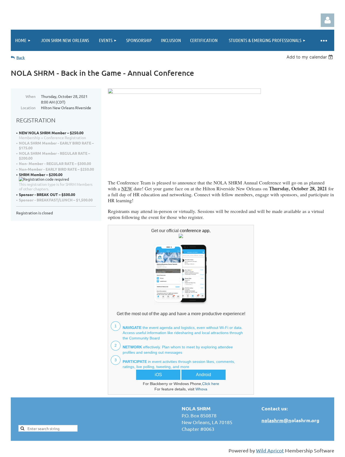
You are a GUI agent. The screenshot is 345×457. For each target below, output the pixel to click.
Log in (327, 20)
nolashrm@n (276, 420)
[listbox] (310, 57)
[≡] (323, 40)
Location (28, 107)
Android (203, 374)
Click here (210, 384)
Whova (201, 389)
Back (20, 57)
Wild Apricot (270, 450)
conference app (194, 230)
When (31, 96)
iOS (158, 374)
